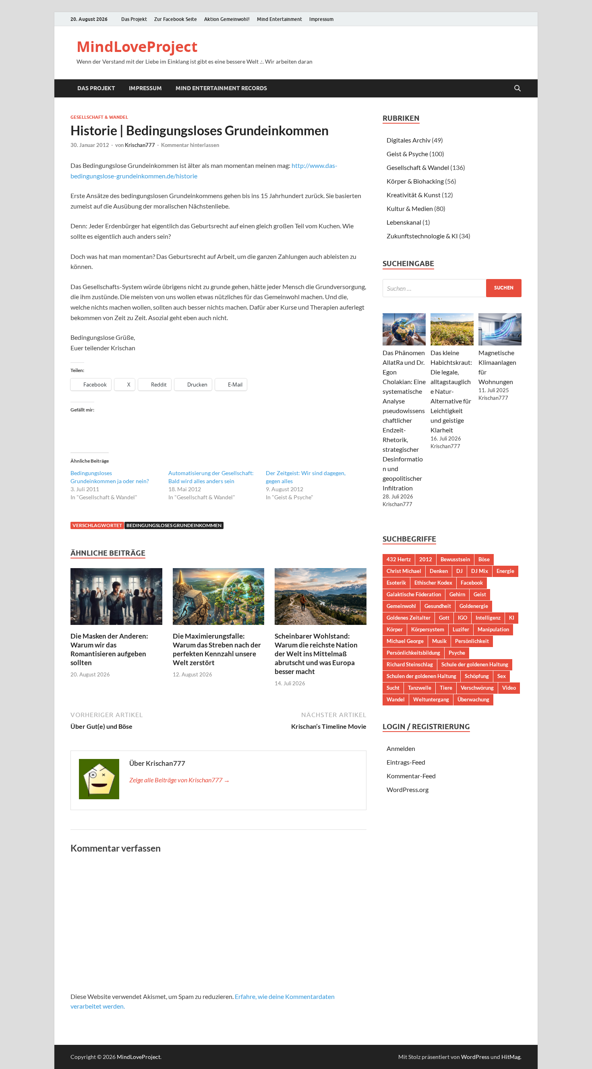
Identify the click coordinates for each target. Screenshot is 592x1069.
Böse (484, 559)
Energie (505, 571)
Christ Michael (404, 571)
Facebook (472, 582)
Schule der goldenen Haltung (474, 664)
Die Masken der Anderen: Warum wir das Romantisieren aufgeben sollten (109, 649)
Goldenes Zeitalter (409, 617)
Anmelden (401, 748)
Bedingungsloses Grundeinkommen (173, 525)
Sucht (393, 687)
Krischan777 (140, 145)
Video (509, 687)
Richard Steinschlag (410, 664)
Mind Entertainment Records (221, 88)
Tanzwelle (419, 687)
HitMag (510, 1056)
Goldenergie (474, 606)
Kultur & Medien (410, 208)
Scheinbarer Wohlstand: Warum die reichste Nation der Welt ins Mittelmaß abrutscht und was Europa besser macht (316, 654)
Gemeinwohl (401, 606)
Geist (480, 594)
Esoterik (396, 582)
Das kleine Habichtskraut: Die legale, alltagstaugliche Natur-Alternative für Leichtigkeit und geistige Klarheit (451, 391)
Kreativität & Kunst (414, 194)
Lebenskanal (404, 222)
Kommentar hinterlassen (190, 145)
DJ (459, 571)
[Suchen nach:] (452, 288)
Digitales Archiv (409, 140)
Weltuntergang (431, 699)
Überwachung (473, 699)
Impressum (321, 19)
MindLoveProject (137, 46)
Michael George (405, 641)
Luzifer (461, 629)
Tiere (446, 687)
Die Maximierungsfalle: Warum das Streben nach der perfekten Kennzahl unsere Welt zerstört (217, 649)
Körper (395, 629)
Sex (501, 676)
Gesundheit (437, 606)
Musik (439, 641)
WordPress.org (407, 789)
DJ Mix (479, 571)
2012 (425, 559)
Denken (439, 571)
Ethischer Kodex (433, 582)
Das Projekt (134, 19)
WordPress (475, 1056)
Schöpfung (477, 676)
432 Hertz (399, 559)
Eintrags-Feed (406, 762)
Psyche (457, 652)
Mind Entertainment (279, 19)
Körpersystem (427, 629)
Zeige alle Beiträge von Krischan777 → (179, 780)
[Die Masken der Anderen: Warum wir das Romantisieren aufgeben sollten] (116, 599)
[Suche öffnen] (517, 88)
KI (511, 617)
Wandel (396, 699)
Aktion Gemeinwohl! (227, 19)
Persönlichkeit (472, 641)
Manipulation (493, 629)
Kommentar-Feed (411, 776)
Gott (444, 617)
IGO (462, 617)
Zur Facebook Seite (175, 19)
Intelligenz (488, 617)
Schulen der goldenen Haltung (421, 676)
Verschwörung (477, 687)
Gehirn (457, 594)
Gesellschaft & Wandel (99, 117)
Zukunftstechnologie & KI (422, 236)
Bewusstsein (455, 559)
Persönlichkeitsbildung (413, 652)
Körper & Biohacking (415, 181)
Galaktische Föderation (414, 594)
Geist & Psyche (407, 153)
